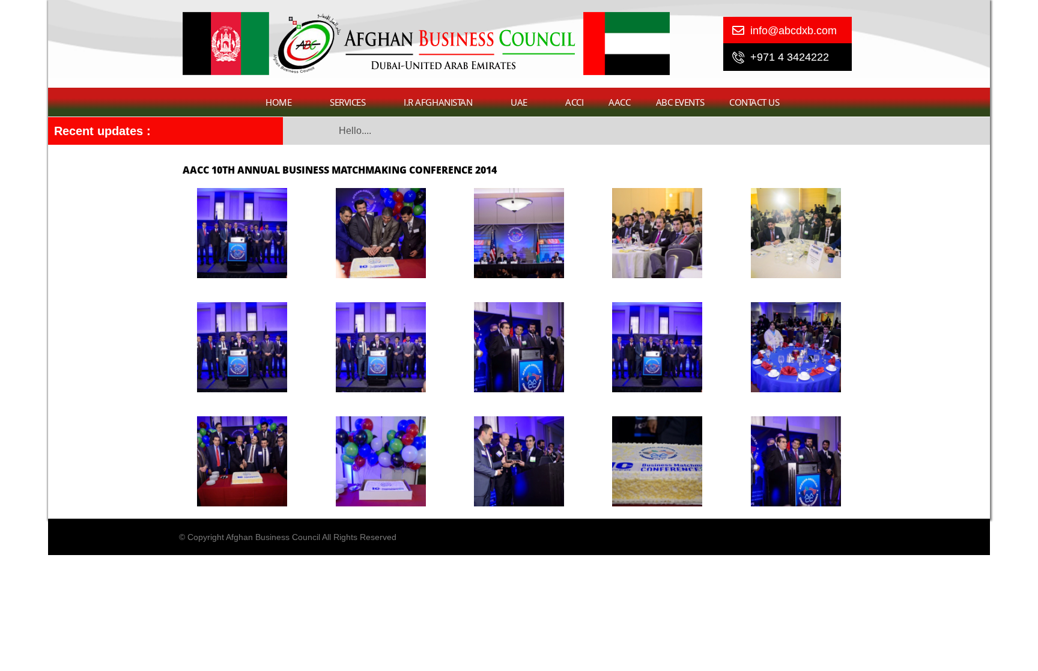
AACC (619, 102)
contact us (754, 102)
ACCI (574, 102)
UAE (519, 102)
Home (278, 102)
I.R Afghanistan (438, 102)
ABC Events (680, 102)
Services (347, 102)
